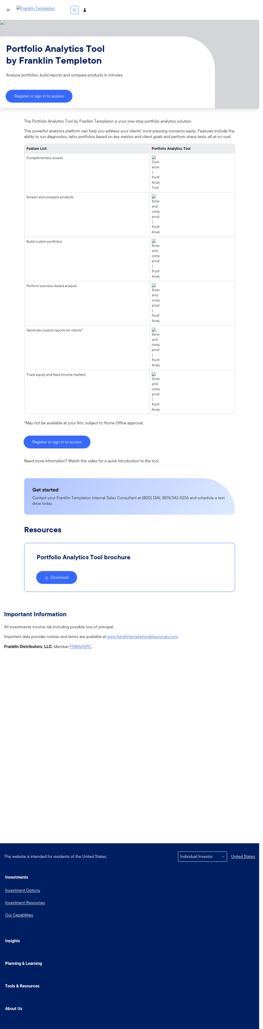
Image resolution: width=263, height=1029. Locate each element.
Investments (16, 877)
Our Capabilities (19, 915)
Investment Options (22, 890)
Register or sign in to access (39, 96)
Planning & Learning (23, 963)
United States (243, 856)
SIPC (87, 647)
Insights (12, 941)
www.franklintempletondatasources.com (142, 637)
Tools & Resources (22, 986)
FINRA (75, 647)
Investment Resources (25, 903)
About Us (13, 1008)
